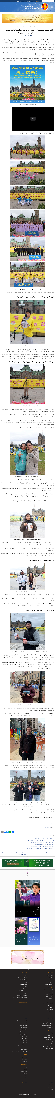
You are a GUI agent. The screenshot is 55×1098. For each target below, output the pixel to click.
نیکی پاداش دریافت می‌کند (48, 1039)
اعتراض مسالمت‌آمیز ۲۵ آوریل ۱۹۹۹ (47, 1023)
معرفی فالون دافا (50, 975)
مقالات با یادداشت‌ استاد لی (22, 1045)
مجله (26, 1075)
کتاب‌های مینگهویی (23, 1071)
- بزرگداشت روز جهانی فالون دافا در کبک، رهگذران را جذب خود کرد (43, 838)
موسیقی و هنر (24, 1059)
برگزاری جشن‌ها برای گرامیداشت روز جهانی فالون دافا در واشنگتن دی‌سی (43, 852)
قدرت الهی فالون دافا (23, 1029)
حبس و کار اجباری (24, 988)
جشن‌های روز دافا (20, 26)
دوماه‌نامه (25, 1078)
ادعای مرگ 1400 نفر (49, 1020)
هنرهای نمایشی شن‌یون (49, 1000)
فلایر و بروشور (24, 1073)
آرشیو (52, 1089)
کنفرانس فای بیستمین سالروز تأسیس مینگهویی (19, 1051)
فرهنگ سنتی (24, 1057)
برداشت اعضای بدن (23, 984)
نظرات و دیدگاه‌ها (23, 1002)
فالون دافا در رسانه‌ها (49, 1005)
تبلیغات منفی (50, 1018)
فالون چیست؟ (50, 982)
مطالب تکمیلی (24, 1064)
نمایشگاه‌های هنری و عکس (48, 998)
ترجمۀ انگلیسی (51, 823)
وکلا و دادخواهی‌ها (50, 1033)
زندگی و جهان (24, 1061)
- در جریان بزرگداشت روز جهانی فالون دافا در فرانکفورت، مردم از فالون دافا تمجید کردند (39, 840)
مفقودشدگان (25, 986)
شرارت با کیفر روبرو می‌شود (48, 1041)
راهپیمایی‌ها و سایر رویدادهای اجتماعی (46, 1003)
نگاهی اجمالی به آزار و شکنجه (22, 977)
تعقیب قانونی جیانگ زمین (48, 1048)
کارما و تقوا (50, 1030)
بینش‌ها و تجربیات (24, 1049)
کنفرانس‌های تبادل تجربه (23, 1042)
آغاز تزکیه (25, 1023)
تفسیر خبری (51, 1014)
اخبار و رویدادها (33, 26)
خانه (37, 26)
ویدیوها (26, 1067)
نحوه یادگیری (50, 979)
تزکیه (25, 1018)
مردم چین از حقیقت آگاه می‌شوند (47, 1046)
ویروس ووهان (24, 999)
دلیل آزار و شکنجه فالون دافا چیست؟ (21, 979)
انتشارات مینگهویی (20, 1)
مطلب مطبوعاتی (50, 1011)
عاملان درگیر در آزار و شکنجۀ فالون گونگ (20, 997)
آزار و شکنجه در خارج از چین (22, 995)
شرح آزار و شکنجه (24, 993)
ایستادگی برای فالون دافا (23, 1034)
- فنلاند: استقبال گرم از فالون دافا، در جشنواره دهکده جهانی (44, 844)
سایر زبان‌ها (37, 1)
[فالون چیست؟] (44, 7)
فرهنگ (25, 1054)
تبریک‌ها (51, 1007)
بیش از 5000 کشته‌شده (23, 982)
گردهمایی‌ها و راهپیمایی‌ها (48, 989)
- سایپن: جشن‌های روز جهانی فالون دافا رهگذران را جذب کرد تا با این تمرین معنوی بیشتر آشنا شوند (37, 848)
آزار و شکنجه (24, 972)
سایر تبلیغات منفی (50, 1027)
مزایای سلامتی (50, 977)
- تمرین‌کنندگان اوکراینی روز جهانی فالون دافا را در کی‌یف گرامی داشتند (42, 846)
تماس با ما (51, 1084)
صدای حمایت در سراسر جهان (48, 1037)
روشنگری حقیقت (24, 1036)
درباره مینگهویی (50, 1087)
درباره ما (51, 1082)
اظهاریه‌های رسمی (50, 1043)
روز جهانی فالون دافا (27, 26)
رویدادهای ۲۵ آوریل (49, 994)
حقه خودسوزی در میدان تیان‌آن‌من (47, 1025)
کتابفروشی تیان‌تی (29, 1)
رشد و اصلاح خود (24, 1040)
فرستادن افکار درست (23, 1025)
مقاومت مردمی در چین (49, 1035)
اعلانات (26, 1047)
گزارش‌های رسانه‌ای (49, 1009)
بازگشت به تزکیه (24, 1027)
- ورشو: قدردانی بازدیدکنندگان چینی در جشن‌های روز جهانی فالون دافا (42, 842)
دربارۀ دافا (50, 972)
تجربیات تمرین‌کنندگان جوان (22, 1031)
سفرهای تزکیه (24, 1038)
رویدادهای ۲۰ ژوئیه (49, 996)
